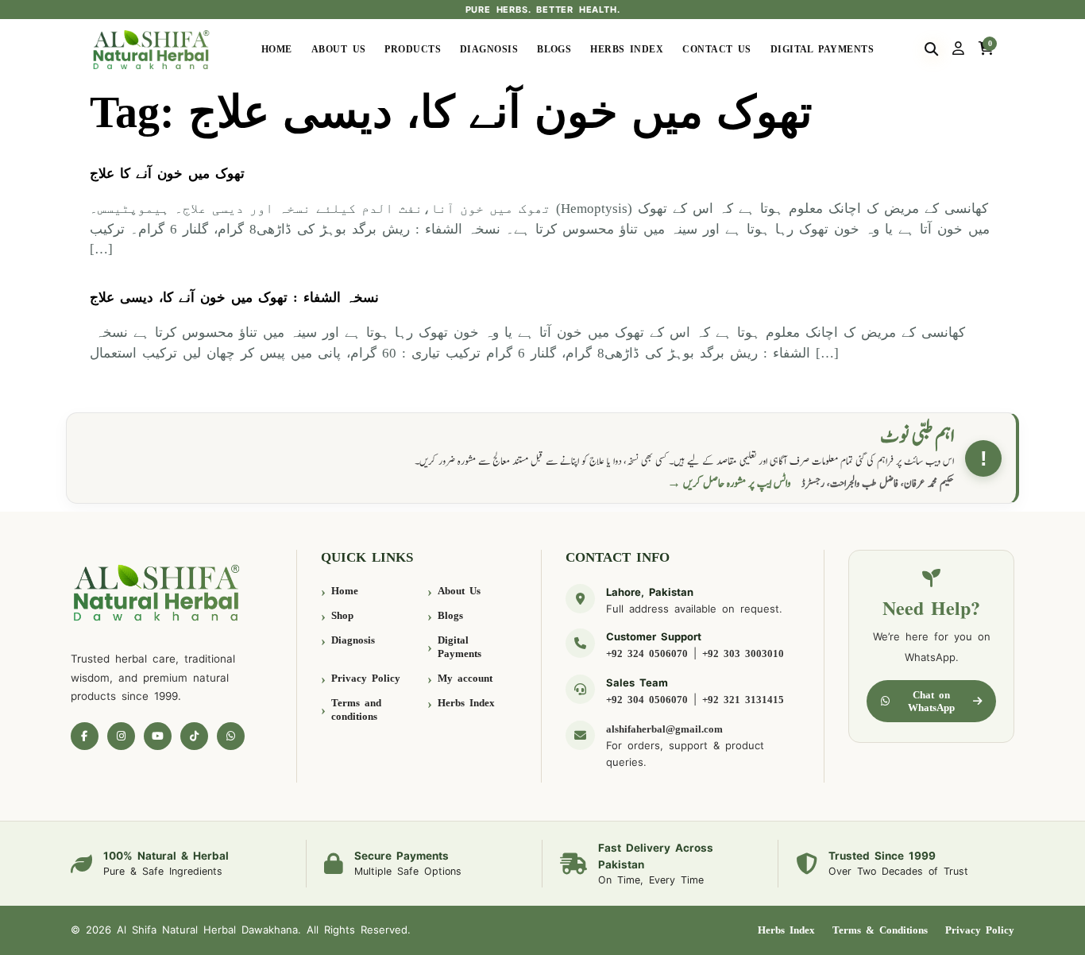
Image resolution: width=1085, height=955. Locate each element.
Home (276, 49)
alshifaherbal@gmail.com (664, 729)
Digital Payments (822, 49)
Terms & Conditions (880, 930)
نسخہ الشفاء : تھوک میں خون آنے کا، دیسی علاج (234, 297)
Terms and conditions (356, 710)
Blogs (554, 49)
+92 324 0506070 (647, 653)
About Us (338, 49)
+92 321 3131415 (743, 700)
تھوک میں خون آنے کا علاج (167, 173)
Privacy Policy (365, 678)
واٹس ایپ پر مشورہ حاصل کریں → (729, 483)
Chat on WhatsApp (931, 701)
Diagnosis (489, 49)
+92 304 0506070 (647, 700)
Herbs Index (626, 49)
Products (412, 49)
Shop (342, 615)
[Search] (931, 49)
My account (465, 678)
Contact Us (716, 49)
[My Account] (958, 49)
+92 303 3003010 (743, 653)
